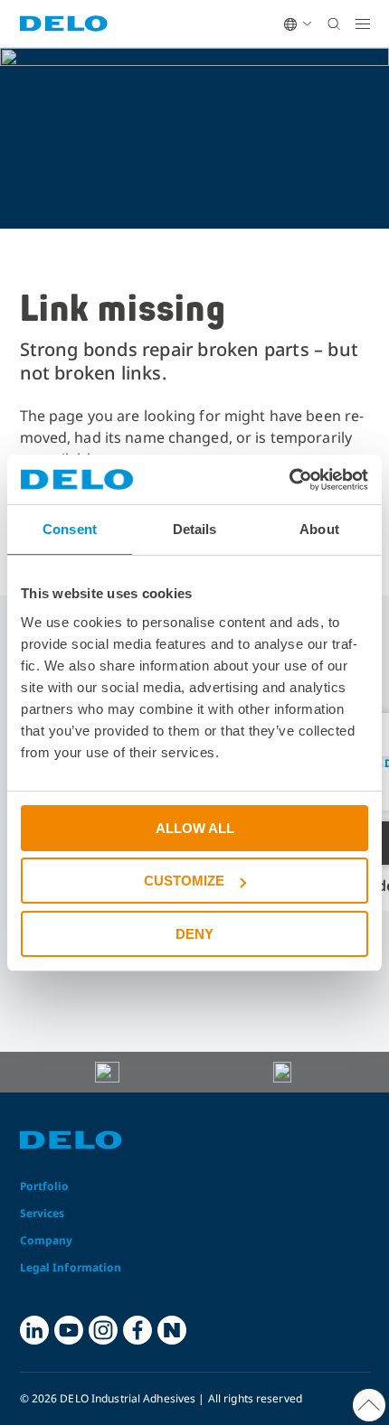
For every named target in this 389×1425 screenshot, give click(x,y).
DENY (194, 934)
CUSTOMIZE (184, 880)
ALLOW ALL (195, 828)
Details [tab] (195, 529)
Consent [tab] (70, 529)
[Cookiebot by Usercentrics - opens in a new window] (289, 480)
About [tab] (319, 529)
